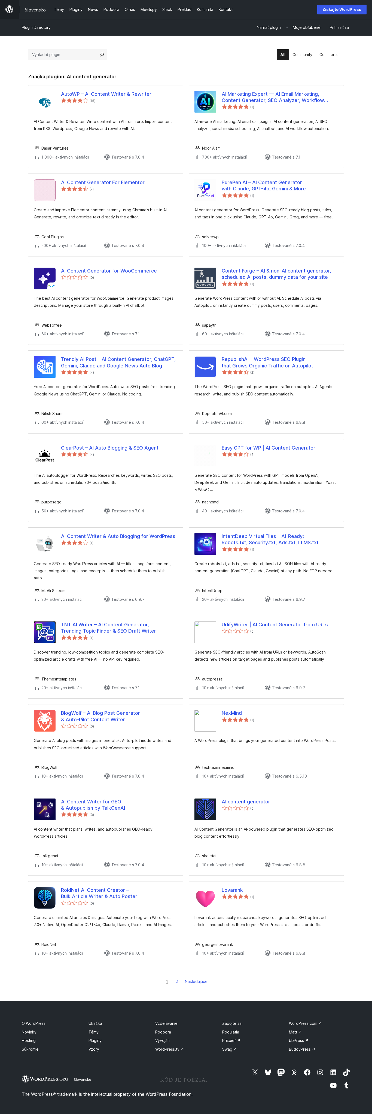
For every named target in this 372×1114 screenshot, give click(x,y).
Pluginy (95, 1040)
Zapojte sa (232, 1023)
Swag (229, 1049)
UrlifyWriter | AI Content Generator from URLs (275, 624)
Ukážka (95, 1023)
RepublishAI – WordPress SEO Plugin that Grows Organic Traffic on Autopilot (267, 362)
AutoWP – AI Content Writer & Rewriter (106, 94)
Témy (94, 1032)
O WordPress (33, 1023)
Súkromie (30, 1049)
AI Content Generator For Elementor (103, 182)
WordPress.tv (169, 1049)
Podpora (163, 1032)
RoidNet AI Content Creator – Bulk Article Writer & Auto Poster (99, 893)
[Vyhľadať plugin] (101, 54)
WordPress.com (305, 1023)
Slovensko (82, 1079)
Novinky (29, 1032)
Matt (295, 1032)
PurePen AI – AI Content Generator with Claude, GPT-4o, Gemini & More (264, 185)
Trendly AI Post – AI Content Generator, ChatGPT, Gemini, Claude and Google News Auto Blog (118, 362)
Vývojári (162, 1040)
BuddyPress (302, 1049)
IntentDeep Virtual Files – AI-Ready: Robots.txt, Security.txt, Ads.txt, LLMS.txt (270, 539)
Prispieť (231, 1040)
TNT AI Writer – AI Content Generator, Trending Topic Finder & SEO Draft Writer (108, 628)
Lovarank (232, 890)
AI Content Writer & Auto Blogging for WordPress (118, 536)
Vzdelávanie (166, 1023)
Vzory (94, 1049)
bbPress (299, 1040)
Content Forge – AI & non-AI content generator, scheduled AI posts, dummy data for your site (276, 274)
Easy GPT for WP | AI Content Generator (268, 448)
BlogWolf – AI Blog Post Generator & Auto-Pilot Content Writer (100, 716)
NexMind (232, 713)
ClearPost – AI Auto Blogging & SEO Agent (109, 448)
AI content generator (246, 801)
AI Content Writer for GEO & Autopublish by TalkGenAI (93, 805)
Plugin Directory (36, 27)
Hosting (29, 1040)
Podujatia (230, 1032)
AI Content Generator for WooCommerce (109, 271)
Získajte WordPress (341, 9)
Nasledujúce (196, 981)
